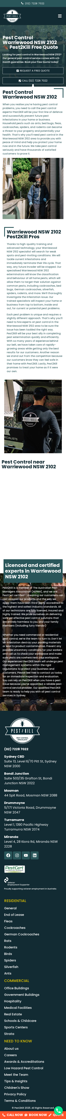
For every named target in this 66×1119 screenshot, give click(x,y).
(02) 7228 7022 (16, 749)
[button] (60, 16)
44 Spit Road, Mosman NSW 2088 (30, 795)
